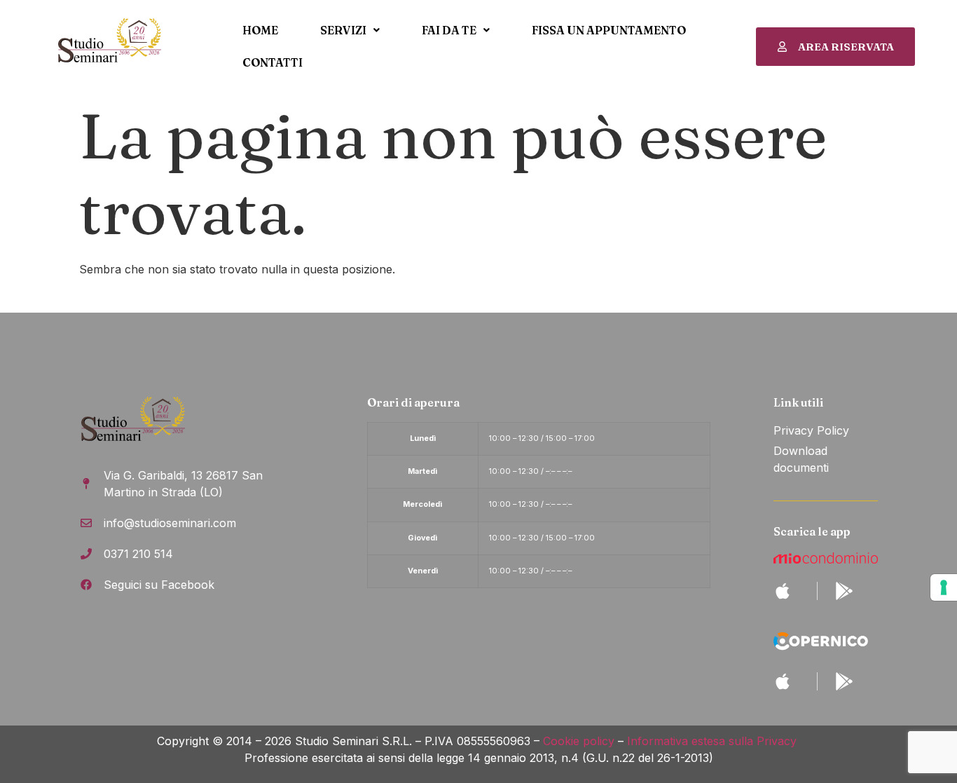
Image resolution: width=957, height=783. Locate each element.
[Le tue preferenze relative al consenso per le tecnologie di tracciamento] (943, 587)
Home (260, 30)
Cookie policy (578, 741)
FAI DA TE (449, 30)
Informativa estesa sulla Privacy (713, 741)
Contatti (272, 62)
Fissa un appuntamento (609, 30)
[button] (350, 30)
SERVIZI (343, 30)
